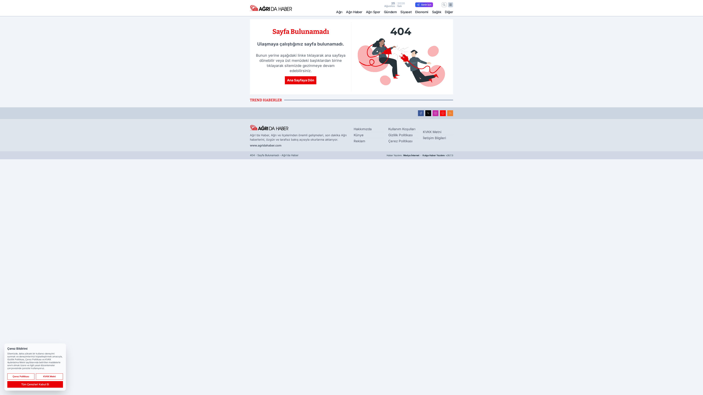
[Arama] (444, 4)
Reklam (359, 141)
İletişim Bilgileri (434, 138)
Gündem (390, 12)
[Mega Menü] (450, 4)
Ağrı (339, 12)
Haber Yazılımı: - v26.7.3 (420, 155)
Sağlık (436, 12)
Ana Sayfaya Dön (300, 80)
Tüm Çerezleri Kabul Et (35, 384)
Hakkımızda (363, 129)
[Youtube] (443, 113)
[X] (428, 113)
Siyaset (406, 12)
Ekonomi (421, 12)
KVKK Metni (432, 132)
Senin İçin (426, 4)
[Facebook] (421, 113)
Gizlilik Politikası (400, 135)
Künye (359, 135)
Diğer (449, 12)
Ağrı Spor (373, 12)
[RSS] (450, 113)
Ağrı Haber (354, 12)
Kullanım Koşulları (401, 129)
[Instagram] (435, 113)
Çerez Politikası (400, 141)
